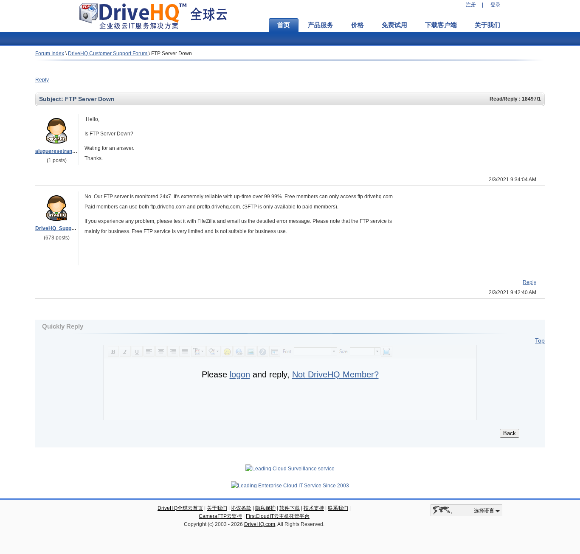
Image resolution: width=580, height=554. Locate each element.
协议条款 (241, 508)
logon (240, 374)
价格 (357, 25)
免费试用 (394, 25)
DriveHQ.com (259, 524)
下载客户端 (441, 25)
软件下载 (289, 508)
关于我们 (487, 25)
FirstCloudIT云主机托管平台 (278, 516)
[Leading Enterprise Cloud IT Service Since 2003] (290, 486)
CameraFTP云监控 (220, 516)
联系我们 (338, 508)
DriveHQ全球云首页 (180, 508)
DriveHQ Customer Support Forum (108, 53)
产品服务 (320, 25)
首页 (283, 25)
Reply (42, 80)
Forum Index (49, 53)
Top (540, 340)
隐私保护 (265, 508)
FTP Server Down (171, 53)
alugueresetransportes (63, 151)
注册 (471, 5)
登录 (495, 5)
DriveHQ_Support (56, 228)
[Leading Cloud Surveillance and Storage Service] (290, 469)
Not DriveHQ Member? (335, 374)
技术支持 (314, 508)
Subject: (52, 99)
